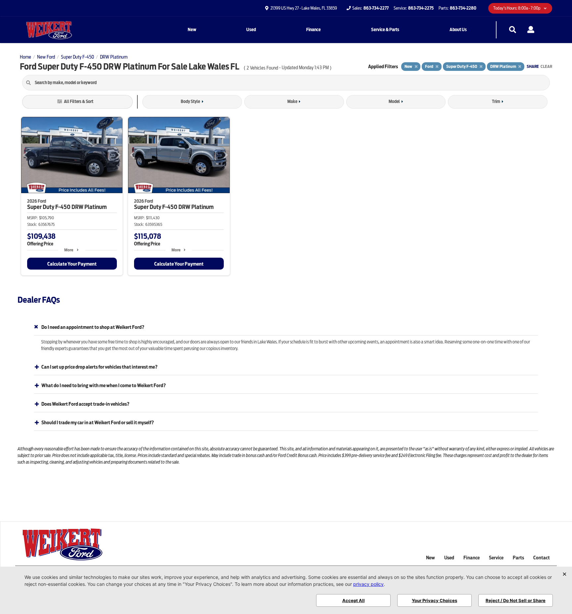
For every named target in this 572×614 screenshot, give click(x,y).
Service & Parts (385, 29)
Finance (313, 29)
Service (496, 557)
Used (251, 29)
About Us (458, 29)
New (192, 29)
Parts (518, 557)
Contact (541, 557)
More (68, 249)
